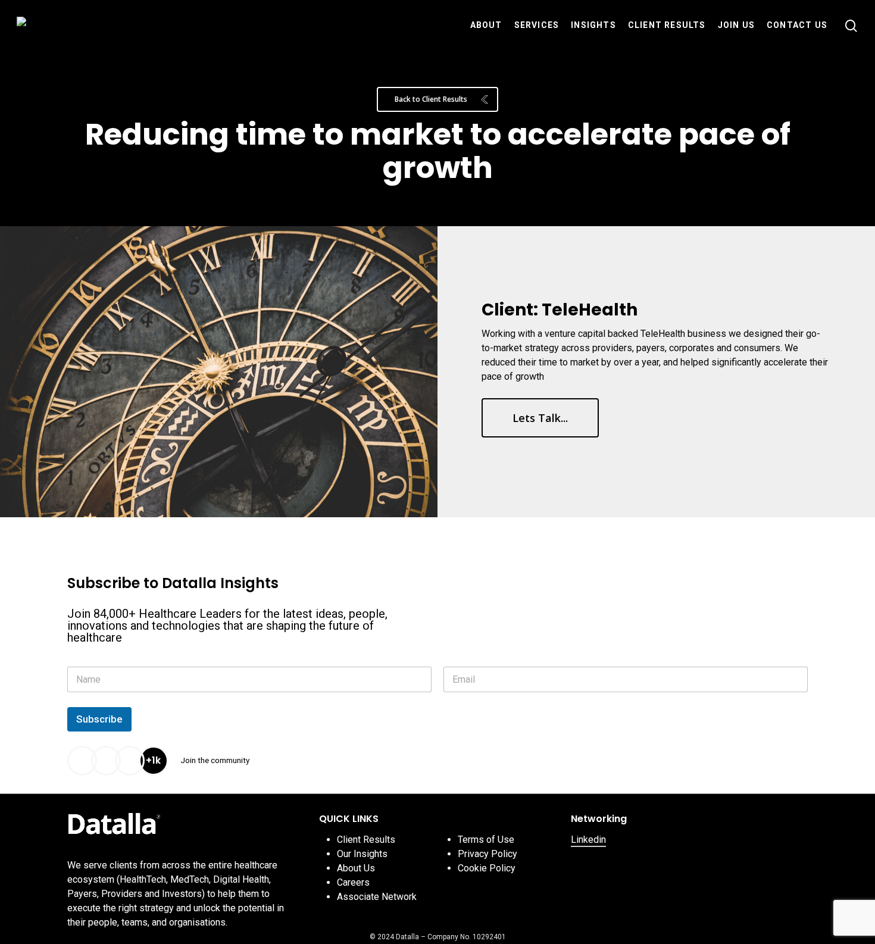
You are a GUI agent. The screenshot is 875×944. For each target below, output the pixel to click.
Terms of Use (486, 839)
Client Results (366, 839)
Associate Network (377, 896)
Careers (353, 882)
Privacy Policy (487, 853)
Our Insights (362, 853)
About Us (356, 868)
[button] (437, 99)
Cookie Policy (486, 868)
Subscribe (99, 719)
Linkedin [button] (588, 839)
